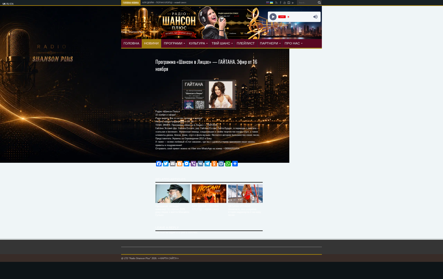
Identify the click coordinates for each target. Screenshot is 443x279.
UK (4, 4)
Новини (151, 43)
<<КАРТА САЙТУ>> (168, 258)
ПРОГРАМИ (173, 43)
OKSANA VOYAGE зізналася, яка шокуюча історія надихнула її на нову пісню (244, 210)
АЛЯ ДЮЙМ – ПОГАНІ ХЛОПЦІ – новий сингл (205, 208)
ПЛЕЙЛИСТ (246, 43)
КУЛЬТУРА (197, 43)
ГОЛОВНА (131, 43)
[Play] (273, 16)
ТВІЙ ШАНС (221, 43)
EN (11, 4)
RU (8, 4)
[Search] (319, 2)
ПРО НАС (292, 43)
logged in (173, 232)
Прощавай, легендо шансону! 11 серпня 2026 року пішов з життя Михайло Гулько (172, 210)
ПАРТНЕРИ (269, 43)
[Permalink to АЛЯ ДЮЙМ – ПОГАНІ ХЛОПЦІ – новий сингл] (209, 202)
